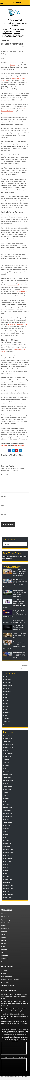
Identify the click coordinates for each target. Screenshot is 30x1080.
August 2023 (7, 789)
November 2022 (8, 816)
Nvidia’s (12, 65)
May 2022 (6, 834)
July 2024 (6, 759)
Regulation (6, 712)
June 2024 (6, 762)
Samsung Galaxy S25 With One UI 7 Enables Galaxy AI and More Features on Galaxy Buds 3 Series (14, 996)
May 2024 (6, 765)
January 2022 (7, 846)
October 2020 (7, 891)
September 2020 (8, 894)
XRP (4, 724)
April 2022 (6, 837)
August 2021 (7, 861)
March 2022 (6, 840)
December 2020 (8, 885)
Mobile (5, 709)
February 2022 (7, 843)
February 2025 (7, 738)
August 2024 (7, 756)
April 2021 (6, 873)
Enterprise (6, 688)
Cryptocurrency (7, 682)
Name (3, 496)
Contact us (4, 970)
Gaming (5, 700)
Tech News (5, 41)
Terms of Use (22, 1039)
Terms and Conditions (7, 985)
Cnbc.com (4, 445)
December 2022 (8, 813)
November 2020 (8, 888)
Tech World (16, 3)
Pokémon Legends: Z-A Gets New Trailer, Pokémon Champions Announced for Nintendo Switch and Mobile (14, 1004)
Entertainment (7, 691)
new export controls (13, 285)
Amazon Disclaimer (7, 976)
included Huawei (20, 291)
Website (3, 514)
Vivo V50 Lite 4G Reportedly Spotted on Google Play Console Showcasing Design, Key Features (14, 1016)
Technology (6, 721)
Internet (5, 703)
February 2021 (7, 879)
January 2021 (7, 882)
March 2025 (6, 735)
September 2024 (8, 753)
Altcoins (5, 676)
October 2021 (7, 855)
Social (5, 715)
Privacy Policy (5, 982)
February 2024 (7, 774)
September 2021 (8, 858)
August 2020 (7, 897)
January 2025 (7, 741)
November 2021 (8, 852)
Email (3, 505)
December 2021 (8, 849)
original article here (18, 445)
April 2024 (6, 768)
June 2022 (6, 831)
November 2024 (8, 747)
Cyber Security (7, 685)
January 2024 (7, 777)
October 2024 (7, 750)
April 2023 (6, 801)
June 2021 (6, 867)
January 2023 (7, 810)
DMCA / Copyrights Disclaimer (10, 979)
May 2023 (6, 798)
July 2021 (6, 864)
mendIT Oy (22, 1057)
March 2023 (6, 804)
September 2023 (8, 786)
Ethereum (6, 694)
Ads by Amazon (25, 46)
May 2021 (6, 870)
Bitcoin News (7, 679)
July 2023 (6, 792)
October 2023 (7, 783)
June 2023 (6, 795)
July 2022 (6, 828)
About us (3, 973)
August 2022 (7, 825)
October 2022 (7, 819)
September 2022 (8, 822)
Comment (4, 475)
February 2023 (7, 807)
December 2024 (8, 744)
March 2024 (6, 771)
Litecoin (5, 706)
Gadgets (5, 697)
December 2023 (8, 780)
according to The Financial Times (17, 324)
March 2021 (6, 876)
